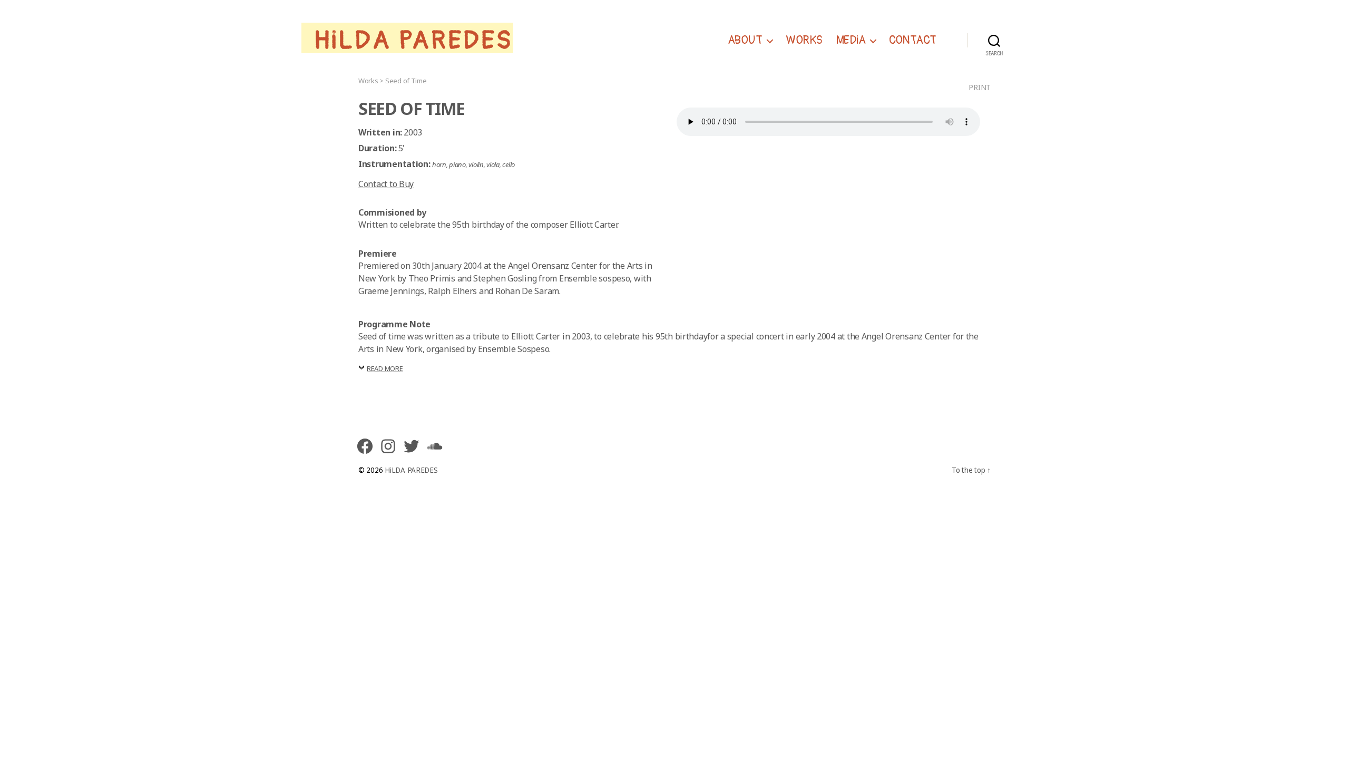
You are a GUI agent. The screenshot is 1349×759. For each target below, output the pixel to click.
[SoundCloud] (434, 446)
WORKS (804, 40)
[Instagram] (387, 446)
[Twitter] (411, 446)
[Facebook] (364, 446)
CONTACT (912, 40)
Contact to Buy (386, 184)
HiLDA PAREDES (413, 40)
